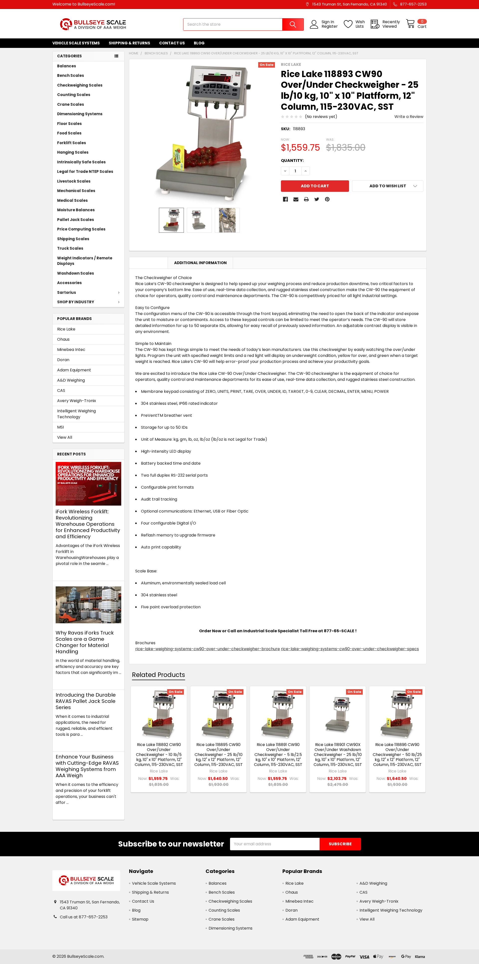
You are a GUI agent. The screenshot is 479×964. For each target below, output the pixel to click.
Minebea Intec (71, 349)
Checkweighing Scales (80, 85)
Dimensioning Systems (80, 113)
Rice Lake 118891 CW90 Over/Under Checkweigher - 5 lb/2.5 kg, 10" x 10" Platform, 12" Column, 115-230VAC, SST (278, 754)
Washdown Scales (75, 273)
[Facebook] (285, 199)
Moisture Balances (76, 210)
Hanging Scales (73, 152)
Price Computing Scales (81, 229)
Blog (199, 43)
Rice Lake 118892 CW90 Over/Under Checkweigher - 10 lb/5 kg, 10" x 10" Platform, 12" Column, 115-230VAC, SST (159, 754)
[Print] (306, 199)
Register (330, 26)
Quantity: (292, 160)
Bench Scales (70, 75)
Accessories (69, 282)
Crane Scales (70, 104)
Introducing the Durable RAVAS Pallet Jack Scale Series (86, 701)
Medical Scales (72, 200)
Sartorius (66, 292)
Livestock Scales (74, 181)
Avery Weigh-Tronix (76, 401)
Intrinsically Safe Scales (81, 162)
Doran (63, 360)
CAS (61, 390)
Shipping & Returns (129, 43)
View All (64, 437)
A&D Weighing (71, 380)
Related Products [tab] (158, 674)
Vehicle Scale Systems (76, 43)
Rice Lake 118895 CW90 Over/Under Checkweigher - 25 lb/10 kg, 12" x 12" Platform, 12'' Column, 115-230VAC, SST (218, 754)
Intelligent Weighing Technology (76, 414)
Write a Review (408, 116)
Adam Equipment (74, 370)
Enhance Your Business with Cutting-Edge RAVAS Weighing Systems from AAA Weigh (87, 766)
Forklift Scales (71, 142)
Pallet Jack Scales (75, 219)
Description (148, 262)
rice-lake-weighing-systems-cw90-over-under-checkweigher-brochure (207, 649)
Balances (66, 66)
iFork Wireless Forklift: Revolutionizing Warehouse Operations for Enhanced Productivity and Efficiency (88, 524)
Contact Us (172, 43)
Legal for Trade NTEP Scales (85, 171)
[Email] (295, 199)
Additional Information (200, 262)
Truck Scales (70, 248)
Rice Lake (66, 329)
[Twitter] (316, 199)
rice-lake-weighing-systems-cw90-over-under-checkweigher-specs (350, 649)
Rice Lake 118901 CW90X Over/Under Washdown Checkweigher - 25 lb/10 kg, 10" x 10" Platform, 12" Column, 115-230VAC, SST (338, 754)
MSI (60, 427)
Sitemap (140, 919)
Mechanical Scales (76, 190)
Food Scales (69, 133)
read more (66, 572)
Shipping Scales (73, 238)
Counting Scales (73, 94)
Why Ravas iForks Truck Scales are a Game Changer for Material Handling (85, 642)
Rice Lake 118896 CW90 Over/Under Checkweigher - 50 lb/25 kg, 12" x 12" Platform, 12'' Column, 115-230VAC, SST (397, 754)
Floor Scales (69, 123)
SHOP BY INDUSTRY (75, 302)
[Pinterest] (327, 199)
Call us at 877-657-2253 (84, 917)
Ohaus (63, 339)
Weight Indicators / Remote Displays (84, 260)
